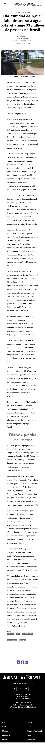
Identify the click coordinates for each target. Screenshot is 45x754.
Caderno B (31, 735)
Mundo (5, 731)
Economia (30, 744)
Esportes (30, 722)
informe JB (6, 735)
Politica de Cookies (23, 698)
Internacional (7, 749)
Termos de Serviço (23, 696)
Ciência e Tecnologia (35, 731)
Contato (5, 753)
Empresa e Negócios (34, 749)
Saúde (29, 727)
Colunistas (31, 740)
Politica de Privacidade (23, 694)
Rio (3, 722)
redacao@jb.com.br (22, 38)
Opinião (5, 740)
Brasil (4, 727)
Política (5, 744)
